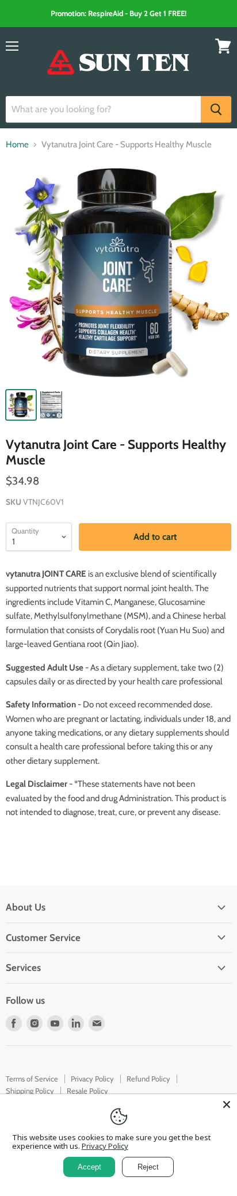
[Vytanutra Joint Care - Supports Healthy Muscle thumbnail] (21, 405)
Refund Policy (148, 1078)
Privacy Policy (92, 1078)
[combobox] (103, 109)
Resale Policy (87, 1090)
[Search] (216, 109)
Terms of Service (32, 1078)
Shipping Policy (30, 1090)
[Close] (226, 1104)
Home (17, 145)
